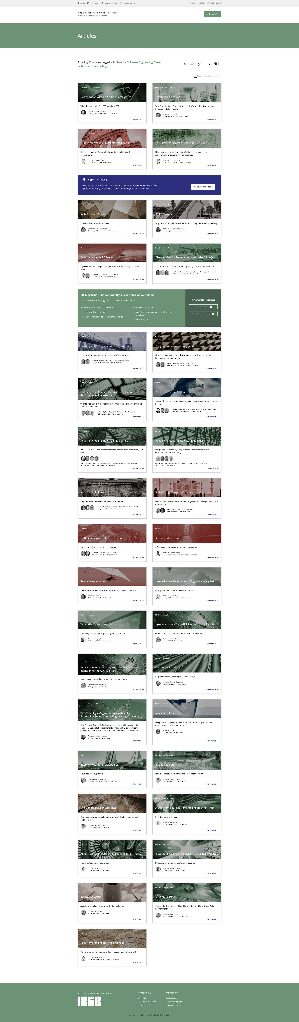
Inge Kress (103, 553)
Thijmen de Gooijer (187, 272)
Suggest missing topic (203, 187)
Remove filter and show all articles (208, 76)
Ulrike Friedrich (187, 509)
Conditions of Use (161, 1015)
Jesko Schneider (201, 409)
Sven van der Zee (101, 957)
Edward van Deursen (106, 361)
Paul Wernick (119, 412)
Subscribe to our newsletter (202, 314)
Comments (201, 3)
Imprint (141, 1015)
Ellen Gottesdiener (101, 229)
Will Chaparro (210, 272)
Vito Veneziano (130, 412)
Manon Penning (175, 779)
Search (218, 3)
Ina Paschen (178, 363)
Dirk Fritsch (114, 275)
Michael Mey (174, 822)
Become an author (173, 1005)
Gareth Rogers (175, 596)
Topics (214, 14)
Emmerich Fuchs (189, 363)
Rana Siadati (109, 412)
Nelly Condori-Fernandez (129, 463)
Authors (211, 3)
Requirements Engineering (97, 13)
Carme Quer (123, 507)
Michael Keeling (199, 272)
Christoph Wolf (175, 160)
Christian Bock (175, 114)
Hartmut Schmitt (201, 463)
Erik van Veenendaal (177, 229)
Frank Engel (212, 409)
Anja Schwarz (112, 553)
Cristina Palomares (112, 507)
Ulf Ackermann (104, 275)
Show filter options (190, 64)
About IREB (141, 998)
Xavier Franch (133, 507)
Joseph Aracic (174, 730)
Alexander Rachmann (187, 409)
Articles (192, 3)
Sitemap (132, 1015)
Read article (137, 119)
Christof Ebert (99, 160)
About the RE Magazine (146, 1002)
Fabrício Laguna (175, 553)
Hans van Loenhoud (176, 682)
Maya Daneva (106, 463)
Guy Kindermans (175, 639)
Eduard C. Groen (168, 463)
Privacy (149, 1015)
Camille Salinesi (100, 111)
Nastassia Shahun (176, 868)
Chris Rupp (178, 509)
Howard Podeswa (101, 736)
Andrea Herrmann (93, 463)
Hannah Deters (180, 463)
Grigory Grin (99, 639)
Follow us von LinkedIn (202, 307)
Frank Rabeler (99, 596)
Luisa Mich (103, 779)
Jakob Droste (190, 463)
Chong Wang (116, 463)
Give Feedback (171, 998)
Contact (140, 1005)
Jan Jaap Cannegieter (121, 361)
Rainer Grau (99, 911)
